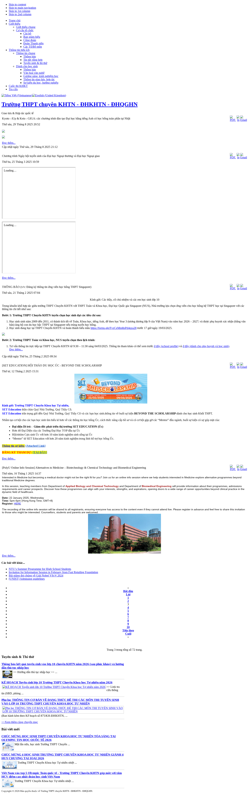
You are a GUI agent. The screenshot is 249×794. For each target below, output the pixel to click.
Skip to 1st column (19, 11)
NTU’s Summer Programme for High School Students (40, 568)
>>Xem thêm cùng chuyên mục (19, 722)
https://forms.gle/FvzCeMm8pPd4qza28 (114, 328)
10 (128, 627)
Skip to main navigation (22, 7)
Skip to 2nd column (20, 14)
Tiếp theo (128, 630)
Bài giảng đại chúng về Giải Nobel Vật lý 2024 (36, 575)
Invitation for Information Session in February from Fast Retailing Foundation (53, 572)
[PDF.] (233, 119)
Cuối (128, 633)
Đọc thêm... (8, 142)
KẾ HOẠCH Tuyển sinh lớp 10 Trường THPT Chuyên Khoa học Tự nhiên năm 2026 (56, 682)
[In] (238, 119)
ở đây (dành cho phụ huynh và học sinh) (206, 346)
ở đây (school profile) (166, 346)
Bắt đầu (128, 591)
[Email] (243, 119)
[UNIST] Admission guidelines (27, 578)
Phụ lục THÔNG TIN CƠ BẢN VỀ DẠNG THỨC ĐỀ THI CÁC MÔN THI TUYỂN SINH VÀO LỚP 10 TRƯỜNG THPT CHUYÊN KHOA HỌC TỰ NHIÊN (60, 701)
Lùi (128, 594)
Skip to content (17, 4)
